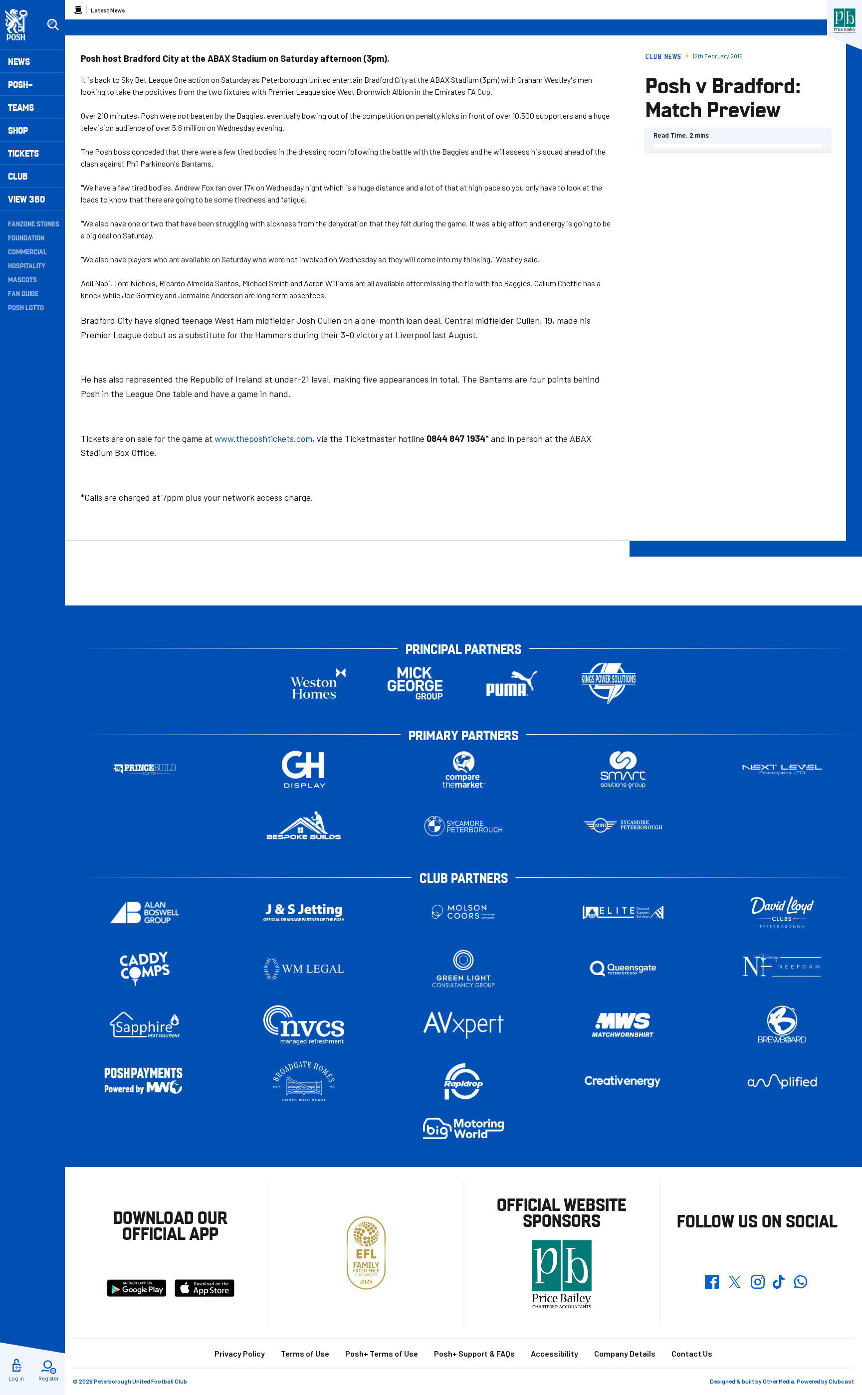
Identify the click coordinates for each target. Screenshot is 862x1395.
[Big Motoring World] (463, 1128)
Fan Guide (23, 293)
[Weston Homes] (318, 683)
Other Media (778, 1381)
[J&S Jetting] (303, 912)
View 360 (26, 199)
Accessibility (554, 1353)
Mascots (22, 279)
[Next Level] (782, 770)
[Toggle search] (53, 24)
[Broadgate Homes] (303, 1081)
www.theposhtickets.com (263, 438)
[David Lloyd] (782, 912)
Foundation (26, 237)
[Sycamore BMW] (463, 826)
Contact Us (691, 1353)
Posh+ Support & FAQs (474, 1353)
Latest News (108, 9)
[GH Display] (303, 770)
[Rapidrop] (463, 1081)
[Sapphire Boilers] (144, 1024)
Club (17, 176)
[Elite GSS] (623, 912)
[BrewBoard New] (782, 1025)
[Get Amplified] (782, 1081)
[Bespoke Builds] (303, 826)
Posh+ (20, 84)
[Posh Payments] (144, 1081)
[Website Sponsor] (844, 20)
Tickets (23, 153)
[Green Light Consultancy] (463, 969)
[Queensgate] (623, 969)
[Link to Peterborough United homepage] (20, 24)
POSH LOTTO (26, 307)
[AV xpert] (463, 1024)
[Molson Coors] (463, 912)
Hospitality (26, 265)
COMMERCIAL (27, 251)
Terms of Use (305, 1353)
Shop (18, 130)
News (19, 61)
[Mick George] (415, 683)
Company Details (624, 1353)
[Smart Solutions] (623, 770)
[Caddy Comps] (144, 969)
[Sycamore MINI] (623, 826)
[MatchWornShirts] (623, 1025)
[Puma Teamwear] (511, 683)
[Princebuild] (144, 770)
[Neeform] (782, 969)
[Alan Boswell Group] (144, 912)
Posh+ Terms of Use (381, 1353)
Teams (21, 107)
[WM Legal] (303, 969)
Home (78, 9)
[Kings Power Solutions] (608, 683)
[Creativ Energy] (623, 1081)
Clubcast (841, 1381)
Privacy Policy (240, 1353)
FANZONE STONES (33, 223)
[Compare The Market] (463, 770)
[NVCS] (303, 1025)
